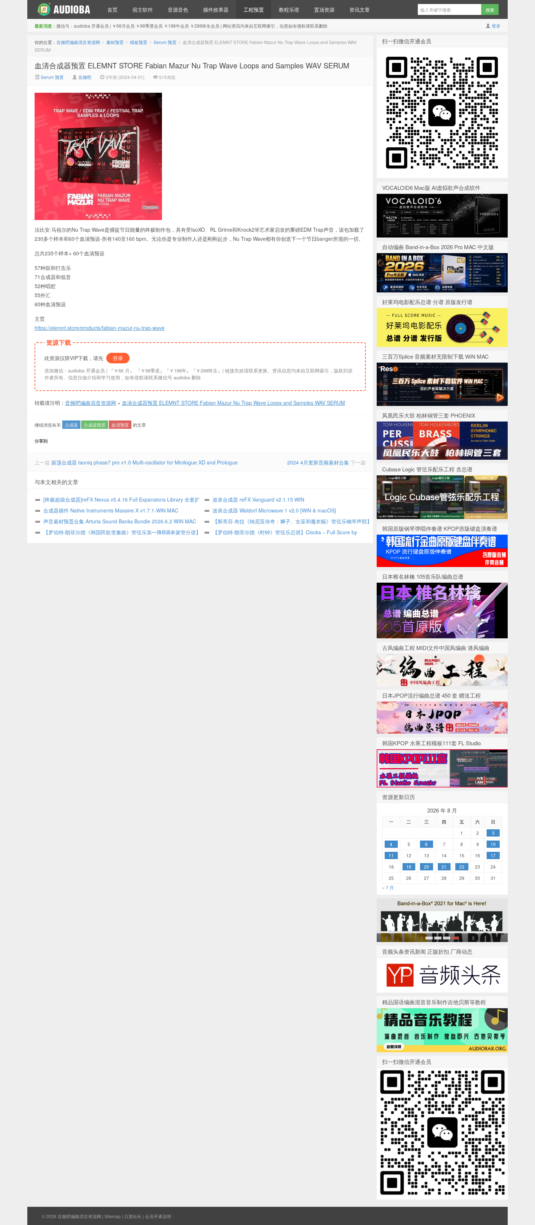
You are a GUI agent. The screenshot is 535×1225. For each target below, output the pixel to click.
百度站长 (133, 1216)
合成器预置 (95, 425)
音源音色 (178, 9)
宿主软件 (142, 9)
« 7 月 (388, 887)
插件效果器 (216, 9)
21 (444, 866)
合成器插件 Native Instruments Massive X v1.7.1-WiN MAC (110, 510)
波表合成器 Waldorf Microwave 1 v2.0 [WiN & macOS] (274, 510)
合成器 (71, 425)
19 (408, 866)
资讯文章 (359, 9)
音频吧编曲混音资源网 (63, 9)
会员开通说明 (158, 1216)
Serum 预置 (165, 42)
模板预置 (138, 42)
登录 (496, 26)
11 (391, 855)
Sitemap (112, 1216)
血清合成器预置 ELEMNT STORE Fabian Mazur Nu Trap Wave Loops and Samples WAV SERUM (192, 65)
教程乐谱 (289, 9)
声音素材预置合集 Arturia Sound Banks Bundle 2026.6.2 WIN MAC (119, 521)
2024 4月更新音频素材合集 (318, 462)
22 (461, 866)
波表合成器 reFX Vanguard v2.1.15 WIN (258, 499)
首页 (112, 9)
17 (493, 855)
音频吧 (84, 77)
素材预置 (115, 42)
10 (493, 844)
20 (426, 866)
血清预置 (120, 425)
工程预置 (253, 9)
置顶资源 (324, 9)
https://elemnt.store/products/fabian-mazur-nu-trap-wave (100, 327)
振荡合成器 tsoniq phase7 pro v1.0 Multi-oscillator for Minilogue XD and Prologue (144, 462)
